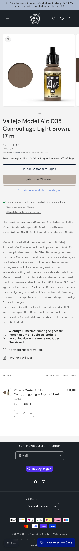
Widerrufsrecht (60, 534)
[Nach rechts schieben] (48, 113)
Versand (16, 152)
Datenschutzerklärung (24, 539)
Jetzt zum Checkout (39, 179)
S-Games (24, 534)
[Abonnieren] (59, 455)
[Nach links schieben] (31, 113)
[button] (7, 18)
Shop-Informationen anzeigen (23, 212)
